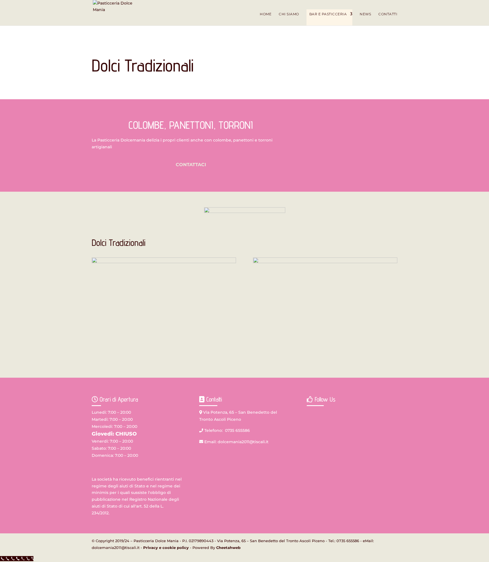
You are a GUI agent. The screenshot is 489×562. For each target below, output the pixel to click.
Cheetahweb (228, 547)
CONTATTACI (191, 164)
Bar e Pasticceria (328, 14)
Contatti (387, 14)
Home (265, 14)
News (365, 14)
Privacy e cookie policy (166, 547)
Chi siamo (289, 14)
